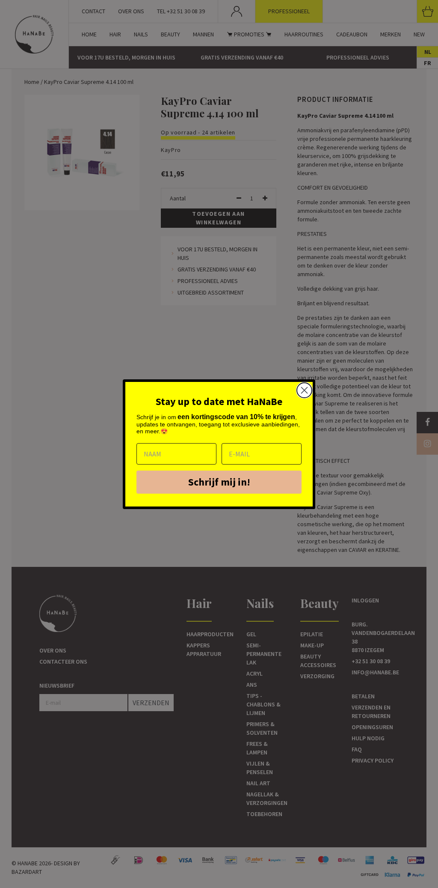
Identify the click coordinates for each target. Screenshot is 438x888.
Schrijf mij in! (219, 482)
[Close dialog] (304, 390)
